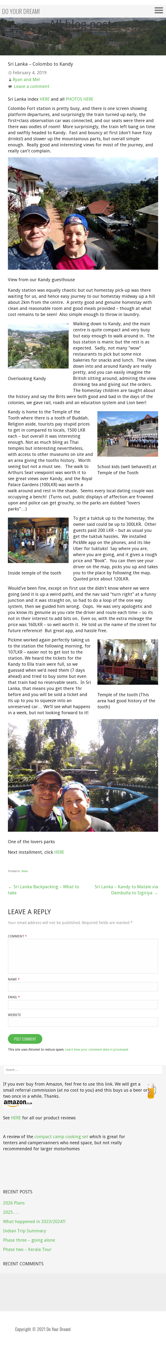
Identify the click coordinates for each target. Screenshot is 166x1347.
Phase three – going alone (29, 1240)
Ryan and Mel (26, 79)
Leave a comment (31, 86)
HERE (45, 99)
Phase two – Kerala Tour (27, 1249)
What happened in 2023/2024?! (34, 1221)
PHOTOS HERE (79, 99)
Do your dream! (21, 11)
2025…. (10, 1212)
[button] (160, 10)
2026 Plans (14, 1202)
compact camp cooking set (61, 1136)
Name (14, 979)
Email (14, 997)
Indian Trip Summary (24, 1230)
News (24, 871)
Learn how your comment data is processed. (97, 1049)
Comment (17, 936)
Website (14, 1015)
